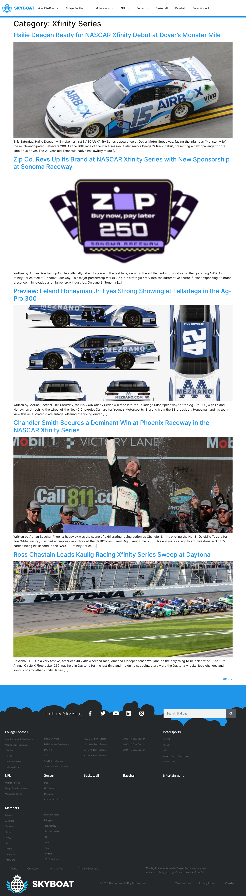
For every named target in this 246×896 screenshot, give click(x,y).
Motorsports (102, 8)
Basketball (162, 8)
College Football (75, 8)
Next (227, 679)
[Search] (231, 713)
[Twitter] (103, 713)
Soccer (140, 8)
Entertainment (201, 8)
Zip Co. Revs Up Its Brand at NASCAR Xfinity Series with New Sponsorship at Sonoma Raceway (121, 163)
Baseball (180, 8)
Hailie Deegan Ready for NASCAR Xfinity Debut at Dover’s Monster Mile (117, 35)
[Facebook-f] (90, 713)
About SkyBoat (46, 8)
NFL (123, 8)
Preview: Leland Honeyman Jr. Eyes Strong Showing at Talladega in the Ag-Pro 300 (122, 294)
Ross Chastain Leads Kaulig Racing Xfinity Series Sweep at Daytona (111, 554)
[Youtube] (115, 713)
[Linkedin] (128, 713)
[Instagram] (141, 713)
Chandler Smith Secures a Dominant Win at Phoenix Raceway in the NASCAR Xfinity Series (111, 426)
